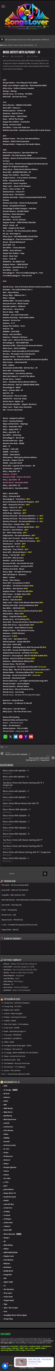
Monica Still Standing (11, 717)
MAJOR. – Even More (11, 452)
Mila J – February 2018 (11, 496)
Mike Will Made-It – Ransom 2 (14, 574)
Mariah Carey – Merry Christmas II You (18, 689)
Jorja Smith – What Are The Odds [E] (15, 890)
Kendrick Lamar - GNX (12, 1060)
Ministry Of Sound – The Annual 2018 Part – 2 (20, 519)
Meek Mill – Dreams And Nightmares (17, 650)
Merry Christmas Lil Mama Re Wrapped (18, 502)
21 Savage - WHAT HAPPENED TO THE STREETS (21, 1053)
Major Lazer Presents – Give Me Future (18, 538)
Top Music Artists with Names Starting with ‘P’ (22, 840)
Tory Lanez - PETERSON (12, 1035)
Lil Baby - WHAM (10, 1021)
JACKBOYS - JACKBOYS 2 (13, 1038)
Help (10, 1365)
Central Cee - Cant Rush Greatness (17, 1003)
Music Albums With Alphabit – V (16, 809)
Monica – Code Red (10, 600)
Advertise (22, 1368)
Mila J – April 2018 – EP (11, 480)
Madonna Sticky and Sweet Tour (15, 720)
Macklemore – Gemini (11, 544)
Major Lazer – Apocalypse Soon (15, 639)
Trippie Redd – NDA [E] (10, 930)
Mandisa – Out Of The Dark (13, 561)
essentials (14, 1346)
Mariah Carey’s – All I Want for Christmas (19, 541)
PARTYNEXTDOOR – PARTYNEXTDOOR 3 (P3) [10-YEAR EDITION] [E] (26, 900)
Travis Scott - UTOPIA (11, 1028)
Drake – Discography (9, 910)
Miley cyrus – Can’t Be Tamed (14, 709)
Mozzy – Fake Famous (11, 580)
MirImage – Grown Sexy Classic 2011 (17, 675)
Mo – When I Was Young (12, 533)
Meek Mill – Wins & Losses (13, 558)
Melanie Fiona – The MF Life (14, 664)
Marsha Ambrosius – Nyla (13, 441)
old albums (46, 1346)
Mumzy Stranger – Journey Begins (16, 684)
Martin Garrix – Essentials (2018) (15, 482)
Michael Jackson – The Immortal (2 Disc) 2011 (20, 667)
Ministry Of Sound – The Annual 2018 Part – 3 (20, 521)
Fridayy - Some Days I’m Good (15, 1017)
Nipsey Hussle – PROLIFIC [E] (12, 920)
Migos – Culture (9, 577)
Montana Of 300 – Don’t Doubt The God (18, 563)
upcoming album (7, 1350)
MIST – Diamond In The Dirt (13, 505)
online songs (5, 1348)
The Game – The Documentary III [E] (15, 885)
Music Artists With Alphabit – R (16, 834)
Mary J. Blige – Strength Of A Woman (17, 572)
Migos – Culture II (10, 507)
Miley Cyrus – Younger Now (13, 524)
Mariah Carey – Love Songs (13, 692)
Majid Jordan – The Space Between (16, 535)
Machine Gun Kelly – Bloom (13, 569)
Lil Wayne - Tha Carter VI (13, 1049)
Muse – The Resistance (12, 725)
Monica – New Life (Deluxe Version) (17, 658)
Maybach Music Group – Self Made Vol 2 (18, 653)
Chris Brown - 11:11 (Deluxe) (14, 1067)
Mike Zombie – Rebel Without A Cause (18, 628)
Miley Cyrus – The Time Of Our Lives (17, 712)
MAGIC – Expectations (11, 455)
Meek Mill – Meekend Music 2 (14, 552)
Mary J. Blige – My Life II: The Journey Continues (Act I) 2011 (26, 670)
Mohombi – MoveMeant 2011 (14, 678)
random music (34, 1346)
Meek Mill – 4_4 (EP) (10, 597)
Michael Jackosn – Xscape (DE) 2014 (16, 642)
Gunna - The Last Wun (12, 1070)
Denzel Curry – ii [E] (9, 915)
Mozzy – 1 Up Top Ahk (11, 555)
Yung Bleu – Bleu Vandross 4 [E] (13, 895)
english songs (39, 1348)
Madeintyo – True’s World (13, 549)
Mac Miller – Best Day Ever (13, 588)
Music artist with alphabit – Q (15, 777)
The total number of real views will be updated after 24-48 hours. (27, 40)
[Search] (45, 874)
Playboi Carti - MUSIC (12, 1010)
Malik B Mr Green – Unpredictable (16, 625)
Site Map (31, 1368)
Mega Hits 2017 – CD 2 (11, 547)
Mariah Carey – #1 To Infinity (14, 619)
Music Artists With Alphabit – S (16, 828)
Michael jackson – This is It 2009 (15, 728)
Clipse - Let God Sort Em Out (14, 1056)
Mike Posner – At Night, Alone (14, 594)
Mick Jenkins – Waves (11, 614)
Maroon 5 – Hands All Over (13, 700)
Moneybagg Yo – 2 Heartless (14, 499)
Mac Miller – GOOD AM (12, 608)
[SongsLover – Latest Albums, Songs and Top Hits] (27, 16)
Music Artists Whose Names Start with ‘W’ (21, 803)
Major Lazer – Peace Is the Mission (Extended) (21, 602)
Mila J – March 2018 (10, 493)
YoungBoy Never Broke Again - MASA (17, 1046)
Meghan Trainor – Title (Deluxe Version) (18, 630)
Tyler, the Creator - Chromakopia (16, 1024)
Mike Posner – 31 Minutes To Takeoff (17, 703)
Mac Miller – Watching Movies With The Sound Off (22, 647)
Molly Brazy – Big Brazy (12, 513)
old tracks (23, 1346)
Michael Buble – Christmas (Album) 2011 (18, 672)
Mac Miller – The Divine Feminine (16, 586)
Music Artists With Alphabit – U (16, 815)
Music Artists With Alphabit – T (16, 822)
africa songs (20, 1350)
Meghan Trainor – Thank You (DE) (16, 591)
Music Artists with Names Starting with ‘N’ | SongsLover (38, 758)
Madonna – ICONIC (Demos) (14, 633)
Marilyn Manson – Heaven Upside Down (18, 527)
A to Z (10, 45)
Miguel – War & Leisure (12, 510)
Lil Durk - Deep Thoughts (13, 1013)
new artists (30, 1350)
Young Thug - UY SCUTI (12, 1006)
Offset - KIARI (9, 1042)
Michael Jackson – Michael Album (16, 686)
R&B (21, 1348)
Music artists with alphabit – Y (16, 797)
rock (31, 1348)
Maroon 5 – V (8, 636)
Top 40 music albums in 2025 (19, 1074)
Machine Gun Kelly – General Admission (18, 605)
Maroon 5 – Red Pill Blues (13, 530)
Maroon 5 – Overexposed (13, 656)
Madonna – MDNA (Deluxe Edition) (16, 661)
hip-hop (15, 1348)
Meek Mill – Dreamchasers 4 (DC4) (16, 583)
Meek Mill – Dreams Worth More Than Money (21, 622)
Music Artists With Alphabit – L (17, 753)
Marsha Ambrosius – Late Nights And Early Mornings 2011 (25, 681)
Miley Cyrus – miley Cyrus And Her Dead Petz (20, 611)
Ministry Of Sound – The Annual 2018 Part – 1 (20, 516)
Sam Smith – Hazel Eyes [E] (11, 905)
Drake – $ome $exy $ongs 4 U (15, 1031)
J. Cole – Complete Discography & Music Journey (19, 925)
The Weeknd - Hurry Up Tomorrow (17, 1063)
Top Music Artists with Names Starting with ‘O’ (23, 846)
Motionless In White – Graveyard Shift (18, 566)
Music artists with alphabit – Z (16, 791)
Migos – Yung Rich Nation (13, 616)
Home (4, 45)
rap (26, 1348)
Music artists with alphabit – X (16, 770)
